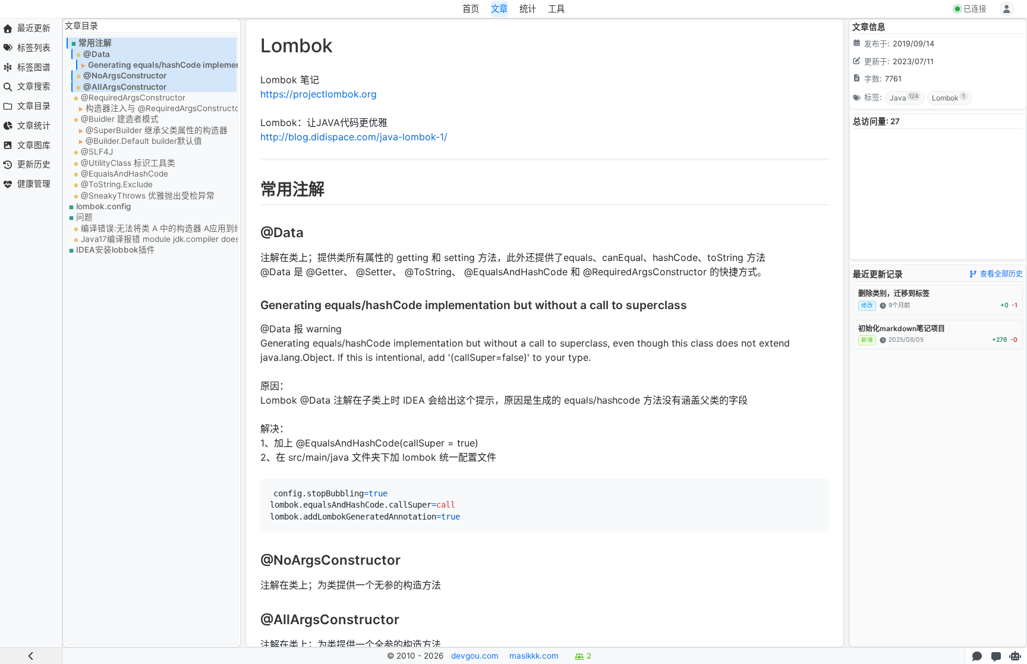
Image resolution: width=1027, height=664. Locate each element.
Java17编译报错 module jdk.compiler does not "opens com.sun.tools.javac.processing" (159, 239)
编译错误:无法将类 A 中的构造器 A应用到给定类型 (159, 228)
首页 (470, 9)
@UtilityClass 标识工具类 (128, 163)
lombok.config (103, 206)
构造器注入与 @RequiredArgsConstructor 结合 (161, 108)
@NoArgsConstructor (124, 75)
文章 (499, 9)
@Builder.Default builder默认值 (144, 141)
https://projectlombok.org (318, 94)
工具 (556, 9)
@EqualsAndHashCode (124, 173)
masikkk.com (534, 655)
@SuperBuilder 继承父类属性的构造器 (157, 130)
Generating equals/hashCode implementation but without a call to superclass (162, 65)
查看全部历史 (1001, 273)
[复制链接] (253, 192)
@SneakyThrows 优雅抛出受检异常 (148, 195)
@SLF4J (97, 151)
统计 (527, 9)
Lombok (948, 97)
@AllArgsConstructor (124, 87)
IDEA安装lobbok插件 (115, 249)
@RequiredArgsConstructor (133, 97)
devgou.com (475, 655)
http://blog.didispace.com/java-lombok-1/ (354, 137)
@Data (96, 54)
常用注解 (95, 43)
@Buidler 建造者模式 (120, 119)
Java (904, 97)
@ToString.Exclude (117, 184)
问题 (84, 217)
